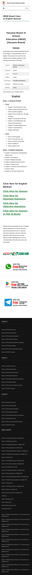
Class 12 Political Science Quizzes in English (13, 479)
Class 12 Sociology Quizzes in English (11, 486)
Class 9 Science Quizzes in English (11, 492)
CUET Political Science (7, 505)
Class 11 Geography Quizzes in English (12, 444)
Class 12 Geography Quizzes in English (12, 470)
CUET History (5, 502)
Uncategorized (5, 508)
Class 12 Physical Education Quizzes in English (14, 476)
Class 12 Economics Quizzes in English (12, 463)
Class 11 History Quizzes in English (11, 447)
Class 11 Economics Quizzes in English (12, 438)
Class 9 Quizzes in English (8, 489)
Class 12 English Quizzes (8, 467)
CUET (3, 495)
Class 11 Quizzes (6, 457)
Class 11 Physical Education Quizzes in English (14, 451)
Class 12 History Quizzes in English (11, 473)
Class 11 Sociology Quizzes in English (11, 460)
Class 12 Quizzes (6, 483)
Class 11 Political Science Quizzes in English (13, 454)
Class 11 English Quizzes (8, 441)
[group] (17, 117)
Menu (26, 8)
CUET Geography (6, 499)
